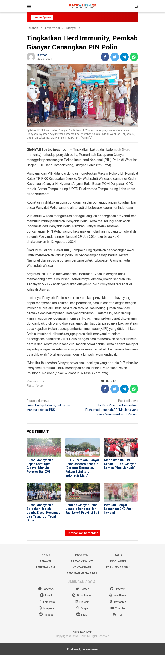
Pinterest (120, 589)
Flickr (84, 614)
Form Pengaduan (118, 567)
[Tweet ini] (114, 57)
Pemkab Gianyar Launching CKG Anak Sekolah (118, 508)
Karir (118, 555)
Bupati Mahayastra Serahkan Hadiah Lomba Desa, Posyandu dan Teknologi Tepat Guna (43, 512)
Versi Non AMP (82, 632)
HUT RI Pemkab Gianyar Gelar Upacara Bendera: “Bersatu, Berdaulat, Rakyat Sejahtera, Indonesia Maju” (82, 467)
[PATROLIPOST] (82, 6)
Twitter (84, 589)
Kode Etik (82, 555)
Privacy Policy (82, 561)
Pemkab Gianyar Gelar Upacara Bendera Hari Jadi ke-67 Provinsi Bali (82, 508)
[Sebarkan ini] (105, 57)
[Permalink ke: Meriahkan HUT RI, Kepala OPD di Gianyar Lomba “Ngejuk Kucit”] (121, 447)
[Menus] (29, 6)
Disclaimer (118, 561)
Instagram (49, 601)
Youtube (120, 608)
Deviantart (120, 601)
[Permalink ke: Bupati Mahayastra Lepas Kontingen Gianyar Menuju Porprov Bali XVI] (44, 447)
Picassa (48, 614)
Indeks (45, 555)
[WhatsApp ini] (134, 57)
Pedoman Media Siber (82, 573)
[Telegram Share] (124, 57)
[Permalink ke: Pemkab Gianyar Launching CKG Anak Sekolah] (121, 492)
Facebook (48, 589)
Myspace (48, 608)
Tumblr (49, 595)
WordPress (120, 595)
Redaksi (45, 561)
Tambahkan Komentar (82, 533)
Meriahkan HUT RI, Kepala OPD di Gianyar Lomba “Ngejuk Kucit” (120, 463)
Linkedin (84, 601)
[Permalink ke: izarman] (31, 56)
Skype (84, 608)
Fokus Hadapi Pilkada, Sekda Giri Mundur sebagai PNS (48, 405)
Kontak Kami (82, 567)
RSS (120, 614)
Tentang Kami (46, 567)
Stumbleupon (84, 595)
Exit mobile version (82, 649)
